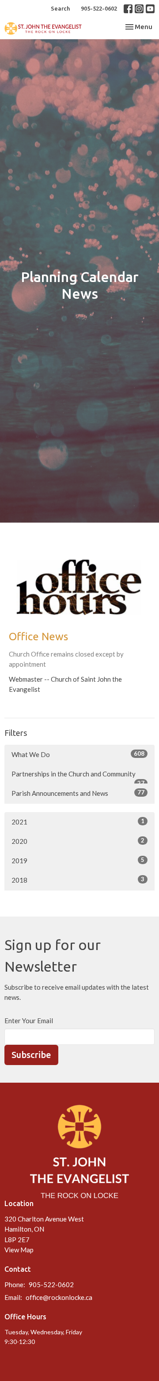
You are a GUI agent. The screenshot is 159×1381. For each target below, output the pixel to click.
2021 (77, 821)
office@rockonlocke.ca (59, 1297)
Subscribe (31, 1055)
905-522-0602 (99, 8)
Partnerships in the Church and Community (77, 777)
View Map (19, 1250)
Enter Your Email (28, 1021)
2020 (77, 841)
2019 (77, 860)
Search (60, 8)
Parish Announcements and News (77, 793)
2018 (77, 880)
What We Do (77, 754)
